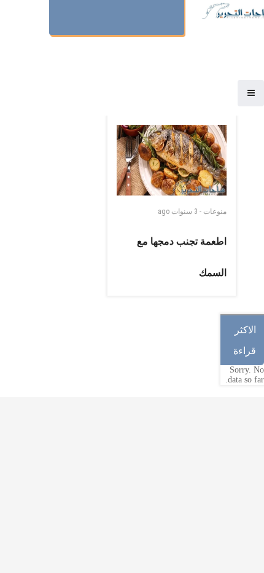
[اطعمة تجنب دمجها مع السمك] (172, 160)
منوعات (215, 211)
